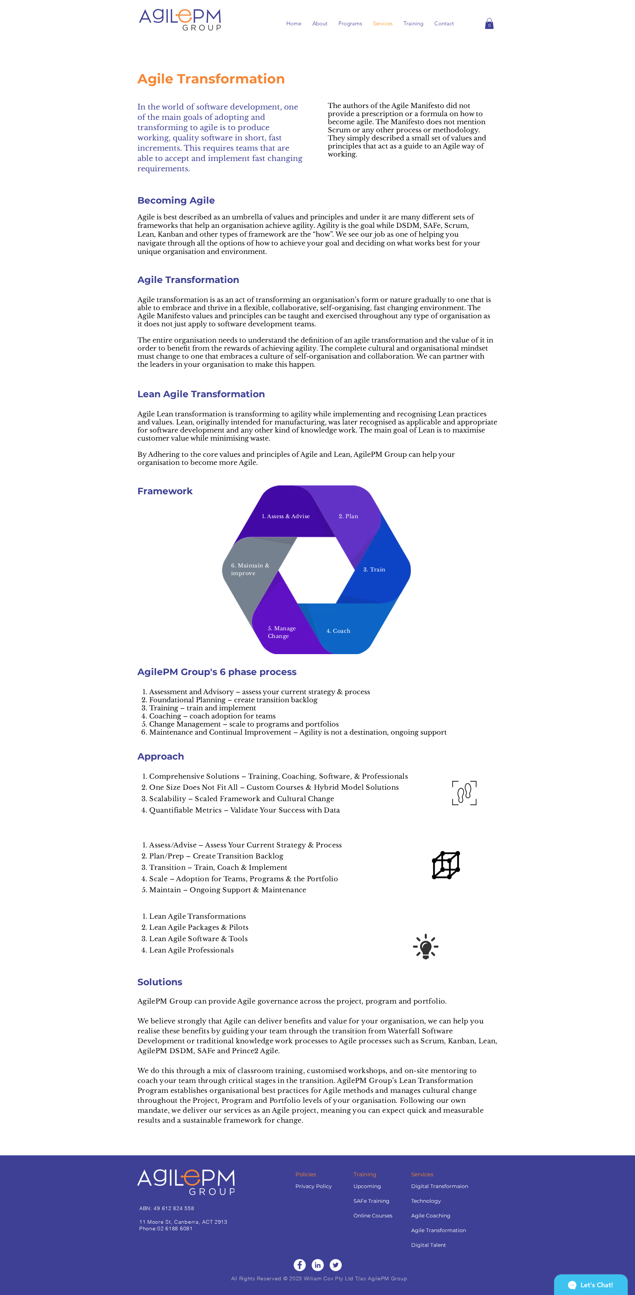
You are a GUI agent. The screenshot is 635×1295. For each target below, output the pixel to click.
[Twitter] (336, 1265)
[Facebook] (300, 1265)
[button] (489, 23)
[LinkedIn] (318, 1265)
